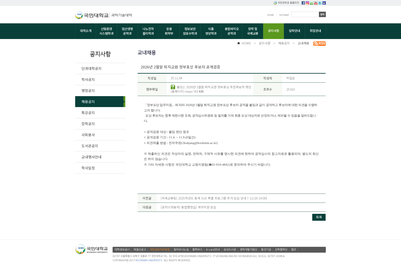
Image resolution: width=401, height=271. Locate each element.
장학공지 (88, 123)
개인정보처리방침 (160, 249)
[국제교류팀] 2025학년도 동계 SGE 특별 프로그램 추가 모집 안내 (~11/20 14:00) (214, 198)
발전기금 (266, 249)
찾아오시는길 (181, 249)
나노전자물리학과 (148, 30)
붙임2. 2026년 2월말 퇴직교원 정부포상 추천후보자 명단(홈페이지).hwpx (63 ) (211, 89)
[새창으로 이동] (92, 15)
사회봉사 (88, 134)
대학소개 (85, 30)
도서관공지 (89, 145)
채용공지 (284, 43)
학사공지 (88, 79)
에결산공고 (139, 249)
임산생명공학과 (127, 30)
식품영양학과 (211, 30)
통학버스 (197, 249)
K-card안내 (213, 249)
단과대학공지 (91, 68)
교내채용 (303, 43)
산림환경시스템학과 (106, 30)
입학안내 (294, 30)
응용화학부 (169, 30)
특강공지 (88, 112)
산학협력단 (281, 249)
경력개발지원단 (248, 249)
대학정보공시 (122, 249)
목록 (319, 216)
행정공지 (88, 90)
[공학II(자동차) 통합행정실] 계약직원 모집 (188, 207)
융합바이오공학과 (232, 30)
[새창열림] (303, 3)
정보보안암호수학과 (190, 30)
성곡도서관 (229, 249)
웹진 (293, 249)
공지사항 (273, 30)
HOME (270, 15)
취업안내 (315, 30)
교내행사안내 (91, 156)
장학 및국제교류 (252, 30)
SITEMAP (284, 15)
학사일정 (88, 167)
